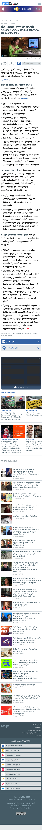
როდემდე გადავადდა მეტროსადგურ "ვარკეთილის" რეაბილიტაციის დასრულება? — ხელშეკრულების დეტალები (12, 408)
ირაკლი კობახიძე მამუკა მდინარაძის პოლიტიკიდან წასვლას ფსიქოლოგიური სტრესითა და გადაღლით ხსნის (21, 618)
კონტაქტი (38, 735)
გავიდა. (24, 98)
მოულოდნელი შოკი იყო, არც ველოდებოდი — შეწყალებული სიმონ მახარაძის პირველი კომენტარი (21, 581)
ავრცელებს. (6, 79)
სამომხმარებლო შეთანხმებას (20, 805)
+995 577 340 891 (29, 799)
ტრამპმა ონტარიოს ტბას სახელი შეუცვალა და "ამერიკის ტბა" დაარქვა (21, 497)
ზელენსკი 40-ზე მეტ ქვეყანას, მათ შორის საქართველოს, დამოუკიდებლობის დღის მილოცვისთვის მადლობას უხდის (21, 675)
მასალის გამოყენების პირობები (31, 733)
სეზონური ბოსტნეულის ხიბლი (21, 688)
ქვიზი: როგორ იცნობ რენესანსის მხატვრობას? (21, 652)
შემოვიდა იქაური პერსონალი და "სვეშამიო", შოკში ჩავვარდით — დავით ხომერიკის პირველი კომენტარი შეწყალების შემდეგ (21, 593)
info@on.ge (18, 799)
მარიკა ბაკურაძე (6, 336)
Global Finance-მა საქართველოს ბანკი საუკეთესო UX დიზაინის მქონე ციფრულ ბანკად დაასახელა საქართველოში (21, 711)
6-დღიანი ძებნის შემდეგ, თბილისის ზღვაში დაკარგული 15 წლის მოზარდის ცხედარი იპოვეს (21, 508)
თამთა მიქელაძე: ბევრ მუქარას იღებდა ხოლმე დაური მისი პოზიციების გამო (21, 543)
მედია (13, 23)
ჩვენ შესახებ (37, 725)
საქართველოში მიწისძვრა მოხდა (21, 519)
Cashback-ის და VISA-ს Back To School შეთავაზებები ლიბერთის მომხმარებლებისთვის (21, 663)
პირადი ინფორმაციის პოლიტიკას (20, 808)
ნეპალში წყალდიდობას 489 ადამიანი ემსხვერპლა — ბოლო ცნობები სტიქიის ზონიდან (21, 555)
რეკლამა (38, 727)
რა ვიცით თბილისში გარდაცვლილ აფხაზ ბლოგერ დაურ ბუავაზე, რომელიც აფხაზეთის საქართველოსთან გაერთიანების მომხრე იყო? (21, 568)
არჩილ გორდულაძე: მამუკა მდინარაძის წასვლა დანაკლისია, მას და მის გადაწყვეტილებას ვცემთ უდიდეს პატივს (21, 531)
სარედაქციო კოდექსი (34, 730)
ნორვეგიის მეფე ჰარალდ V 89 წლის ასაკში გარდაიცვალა (21, 605)
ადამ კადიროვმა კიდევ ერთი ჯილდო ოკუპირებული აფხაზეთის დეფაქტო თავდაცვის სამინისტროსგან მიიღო (21, 486)
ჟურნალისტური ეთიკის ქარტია (21, 333)
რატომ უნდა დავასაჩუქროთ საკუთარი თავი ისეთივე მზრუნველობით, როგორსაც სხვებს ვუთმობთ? (21, 641)
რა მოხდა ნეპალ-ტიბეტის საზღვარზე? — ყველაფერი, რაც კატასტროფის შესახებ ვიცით (21, 699)
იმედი (35, 333)
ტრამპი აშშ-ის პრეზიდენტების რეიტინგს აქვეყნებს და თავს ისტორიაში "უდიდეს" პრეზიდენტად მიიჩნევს (21, 473)
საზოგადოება (5, 23)
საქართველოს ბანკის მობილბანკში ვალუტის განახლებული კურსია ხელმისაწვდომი (21, 630)
